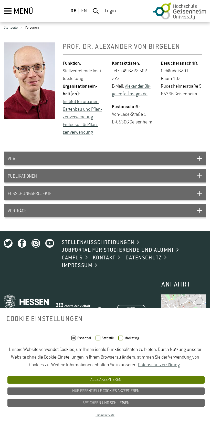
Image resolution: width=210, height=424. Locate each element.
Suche (96, 11)
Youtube (49, 243)
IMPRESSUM (77, 265)
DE (73, 11)
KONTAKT (104, 258)
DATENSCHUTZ (143, 258)
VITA (11, 159)
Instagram (36, 243)
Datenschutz (105, 415)
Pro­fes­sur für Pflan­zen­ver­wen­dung (80, 128)
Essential (84, 338)
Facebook (22, 243)
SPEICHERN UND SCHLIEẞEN (106, 403)
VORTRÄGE (17, 211)
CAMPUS (72, 258)
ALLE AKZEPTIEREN (105, 379)
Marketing (131, 338)
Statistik (108, 338)
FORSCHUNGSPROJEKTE (29, 193)
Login (110, 11)
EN (84, 11)
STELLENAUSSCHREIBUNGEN (98, 242)
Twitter (8, 243)
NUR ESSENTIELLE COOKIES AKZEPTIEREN (106, 391)
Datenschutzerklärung (159, 365)
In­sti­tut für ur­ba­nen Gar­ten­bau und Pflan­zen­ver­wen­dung (82, 109)
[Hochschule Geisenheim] (179, 11)
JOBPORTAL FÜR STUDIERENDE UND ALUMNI (118, 250)
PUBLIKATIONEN (22, 176)
